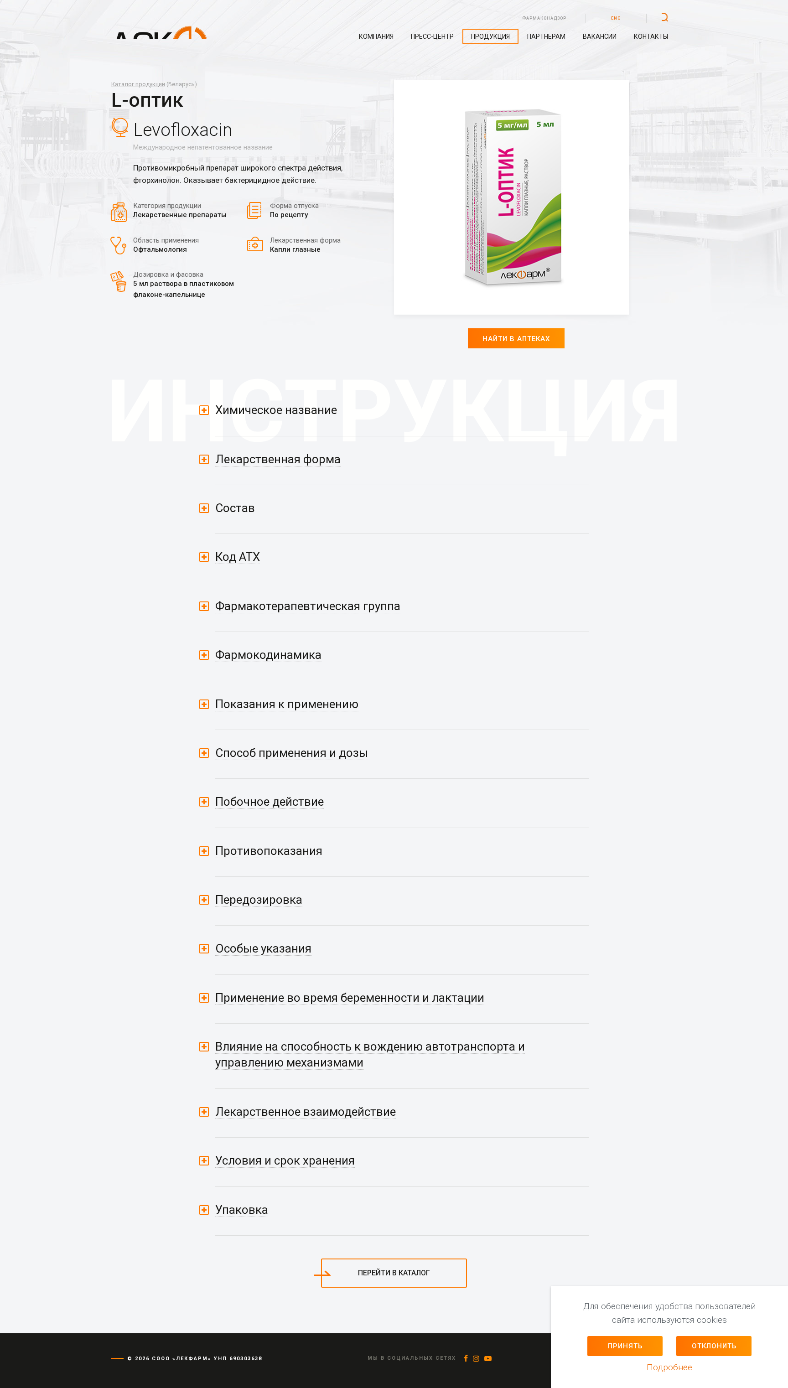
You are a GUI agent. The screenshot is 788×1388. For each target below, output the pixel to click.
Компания (376, 36)
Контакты (651, 36)
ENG (616, 18)
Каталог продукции (138, 84)
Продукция (490, 36)
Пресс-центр (432, 36)
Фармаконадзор (544, 18)
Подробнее (669, 1367)
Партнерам (546, 36)
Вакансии (600, 36)
